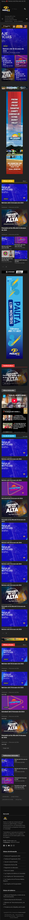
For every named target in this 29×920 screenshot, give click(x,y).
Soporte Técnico (9, 21)
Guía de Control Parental (11, 19)
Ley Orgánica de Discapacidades (12, 884)
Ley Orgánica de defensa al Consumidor (14, 873)
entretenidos (5, 796)
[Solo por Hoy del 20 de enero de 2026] (8, 254)
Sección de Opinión (8, 436)
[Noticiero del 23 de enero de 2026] (14, 573)
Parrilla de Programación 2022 (12, 859)
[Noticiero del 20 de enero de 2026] (8, 241)
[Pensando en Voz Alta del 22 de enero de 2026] (14, 595)
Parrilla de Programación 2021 (12, 856)
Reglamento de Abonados (11, 867)
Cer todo (25, 436)
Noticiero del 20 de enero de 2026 (12, 629)
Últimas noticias (8, 181)
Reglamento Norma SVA (10, 864)
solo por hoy (18, 799)
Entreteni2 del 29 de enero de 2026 (20, 62)
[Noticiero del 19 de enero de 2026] (21, 254)
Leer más (6, 383)
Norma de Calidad (9, 870)
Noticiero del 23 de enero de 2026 (13, 203)
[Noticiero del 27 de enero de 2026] (14, 552)
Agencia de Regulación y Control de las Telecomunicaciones (14, 895)
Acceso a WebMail (18, 21)
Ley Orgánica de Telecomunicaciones (14, 876)
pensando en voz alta (7, 799)
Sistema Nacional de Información (13, 899)
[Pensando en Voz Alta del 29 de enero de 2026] (14, 508)
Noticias (5, 46)
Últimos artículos (8, 645)
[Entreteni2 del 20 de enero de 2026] (21, 240)
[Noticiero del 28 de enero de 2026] (14, 531)
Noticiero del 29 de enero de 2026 (7, 62)
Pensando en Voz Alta (9, 224)
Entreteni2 (6, 707)
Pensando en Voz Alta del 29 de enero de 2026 (7, 74)
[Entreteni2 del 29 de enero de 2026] (14, 489)
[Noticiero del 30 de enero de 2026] (14, 447)
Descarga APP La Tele (10, 16)
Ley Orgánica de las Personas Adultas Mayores (13, 880)
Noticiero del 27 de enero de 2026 (12, 564)
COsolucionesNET (22, 912)
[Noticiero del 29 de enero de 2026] (14, 468)
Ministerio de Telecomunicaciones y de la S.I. (14, 903)
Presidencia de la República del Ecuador (14, 907)
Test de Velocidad (9, 18)
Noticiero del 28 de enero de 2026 (20, 75)
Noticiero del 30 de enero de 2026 (13, 50)
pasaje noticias (14, 796)
